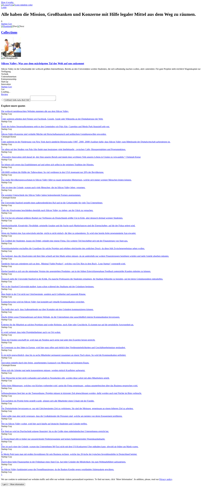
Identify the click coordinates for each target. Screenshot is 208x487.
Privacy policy (165, 479)
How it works (7, 2)
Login (4, 7)
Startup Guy (6, 24)
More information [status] (17, 484)
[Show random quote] (6, 26)
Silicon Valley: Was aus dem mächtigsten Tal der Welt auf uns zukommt (42, 63)
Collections (9, 32)
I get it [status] (4, 484)
